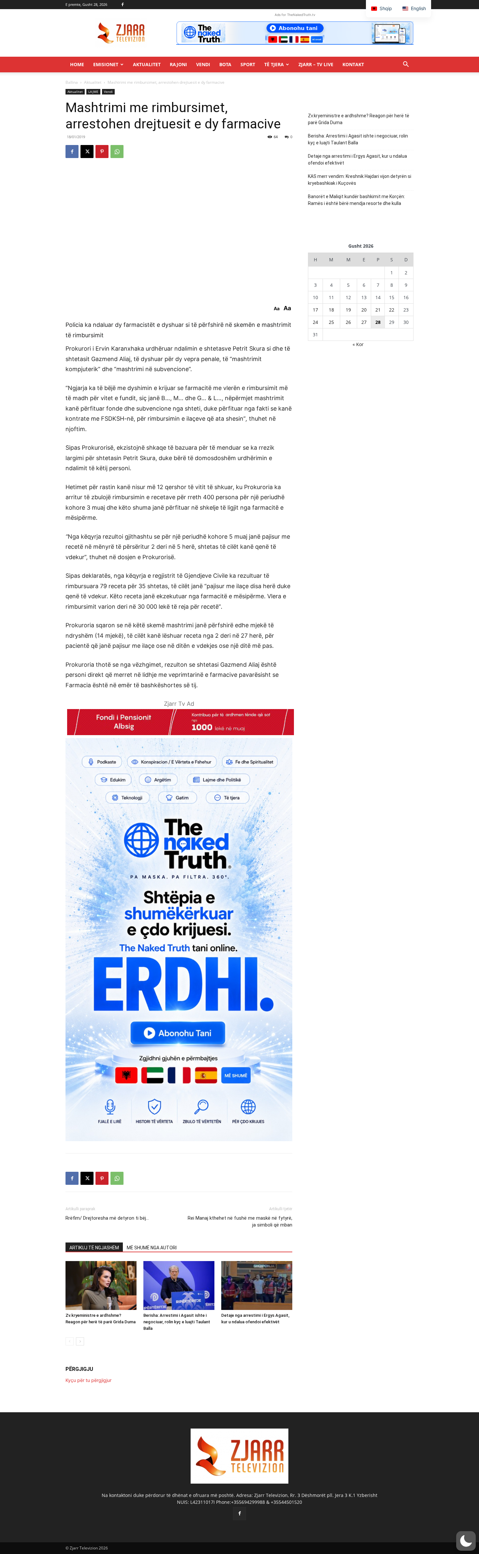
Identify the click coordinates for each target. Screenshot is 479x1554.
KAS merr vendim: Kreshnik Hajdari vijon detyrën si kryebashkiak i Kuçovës (359, 180)
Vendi (203, 64)
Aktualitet (147, 64)
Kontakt (353, 64)
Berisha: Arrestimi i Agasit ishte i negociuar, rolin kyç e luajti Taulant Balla (176, 1322)
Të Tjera (274, 64)
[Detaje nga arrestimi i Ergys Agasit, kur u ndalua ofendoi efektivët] (256, 1285)
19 (348, 310)
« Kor (358, 344)
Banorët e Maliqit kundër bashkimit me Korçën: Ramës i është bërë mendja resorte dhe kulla (356, 200)
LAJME (93, 91)
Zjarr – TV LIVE (315, 64)
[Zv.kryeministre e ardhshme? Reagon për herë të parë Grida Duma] (101, 1285)
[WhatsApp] (116, 151)
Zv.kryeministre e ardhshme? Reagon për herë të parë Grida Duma (358, 119)
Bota (225, 64)
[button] (406, 65)
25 (331, 322)
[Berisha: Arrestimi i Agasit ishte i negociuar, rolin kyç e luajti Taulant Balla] (178, 1285)
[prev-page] (69, 1341)
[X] (87, 151)
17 (315, 310)
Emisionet (105, 64)
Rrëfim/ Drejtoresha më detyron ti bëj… (107, 1218)
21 (378, 310)
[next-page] (80, 1341)
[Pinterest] (102, 151)
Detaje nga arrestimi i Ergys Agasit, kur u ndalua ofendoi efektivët (357, 159)
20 (364, 310)
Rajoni (178, 64)
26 (348, 322)
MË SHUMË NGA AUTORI (152, 1247)
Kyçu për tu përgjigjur (88, 1380)
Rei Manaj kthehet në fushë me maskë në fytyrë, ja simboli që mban (240, 1221)
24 (315, 322)
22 (391, 310)
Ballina (71, 82)
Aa (277, 308)
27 (364, 322)
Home (77, 64)
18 (331, 310)
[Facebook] (122, 4)
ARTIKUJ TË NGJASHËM (94, 1247)
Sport (247, 64)
